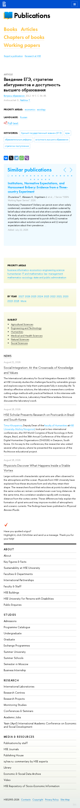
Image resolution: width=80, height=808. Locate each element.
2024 (40, 296)
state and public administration (49, 277)
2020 (65, 296)
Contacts (26, 799)
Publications (32, 15)
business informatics (18, 270)
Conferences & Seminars (18, 711)
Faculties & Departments (18, 574)
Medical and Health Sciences (26, 335)
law (45, 273)
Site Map (65, 799)
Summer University (15, 652)
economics (35, 270)
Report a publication (13, 56)
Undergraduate (13, 633)
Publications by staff (16, 743)
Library (7, 767)
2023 (46, 296)
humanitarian (14, 273)
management (55, 273)
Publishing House (14, 755)
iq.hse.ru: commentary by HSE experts (26, 761)
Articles (29, 29)
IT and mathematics (32, 273)
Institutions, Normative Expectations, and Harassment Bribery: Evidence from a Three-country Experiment (38, 187)
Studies (10, 614)
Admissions (10, 621)
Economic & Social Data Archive (22, 774)
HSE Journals (11, 749)
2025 (33, 296)
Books (10, 29)
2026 (27, 296)
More (23, 301)
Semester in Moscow (16, 664)
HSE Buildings (11, 592)
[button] (8, 176)
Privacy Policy (52, 799)
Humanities (17, 331)
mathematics (14, 277)
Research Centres (14, 692)
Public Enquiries (12, 604)
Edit (74, 804)
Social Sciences (19, 343)
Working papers (22, 45)
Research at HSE (33, 56)
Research (11, 680)
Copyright (37, 799)
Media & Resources (19, 736)
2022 (53, 296)
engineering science (53, 270)
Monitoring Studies (15, 705)
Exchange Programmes (17, 645)
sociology (27, 277)
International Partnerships (19, 580)
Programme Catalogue (17, 627)
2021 (59, 296)
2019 (10, 301)
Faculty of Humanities (55, 425)
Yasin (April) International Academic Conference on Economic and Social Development (40, 725)
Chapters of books (24, 37)
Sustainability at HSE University (22, 568)
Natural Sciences (20, 339)
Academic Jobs (12, 717)
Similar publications (29, 169)
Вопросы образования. (15, 95)
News (8, 356)
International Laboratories (19, 686)
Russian (23, 117)
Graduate (9, 639)
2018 (16, 301)
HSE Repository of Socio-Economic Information (32, 786)
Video (7, 780)
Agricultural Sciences (22, 324)
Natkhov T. (25, 100)
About (9, 549)
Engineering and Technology (26, 328)
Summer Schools (13, 658)
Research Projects (14, 698)
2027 (21, 296)
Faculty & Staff (12, 586)
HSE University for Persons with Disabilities (29, 598)
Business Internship (15, 670)
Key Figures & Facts (15, 561)
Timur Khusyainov (13, 425)
